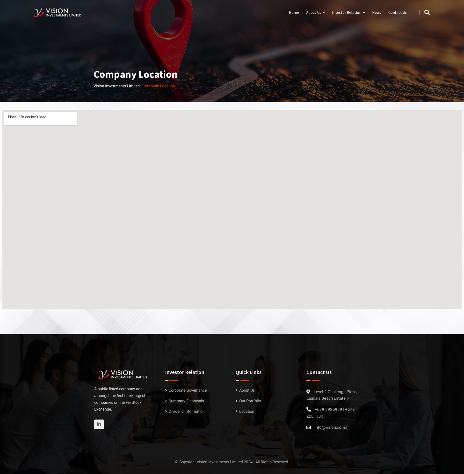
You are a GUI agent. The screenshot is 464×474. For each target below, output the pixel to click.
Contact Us (397, 12)
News (376, 12)
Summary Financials (186, 401)
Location (246, 411)
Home (294, 12)
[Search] (427, 12)
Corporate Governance (188, 390)
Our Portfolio (250, 401)
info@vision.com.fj (331, 427)
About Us (313, 12)
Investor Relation (346, 12)
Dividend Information (187, 411)
